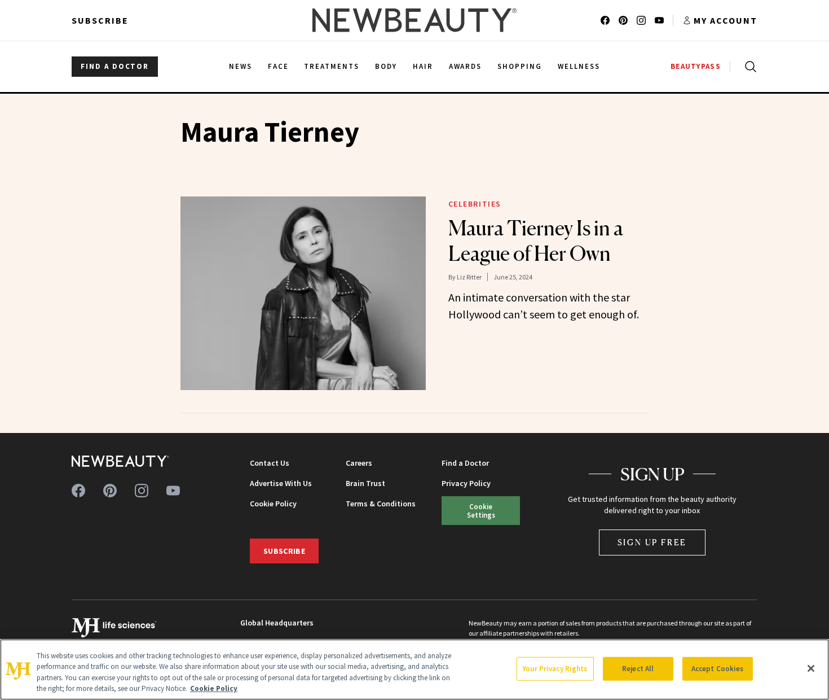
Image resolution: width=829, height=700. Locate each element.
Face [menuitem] (278, 66)
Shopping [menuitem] (519, 66)
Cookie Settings (481, 510)
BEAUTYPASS (696, 66)
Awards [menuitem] (465, 66)
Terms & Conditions (381, 503)
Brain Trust (365, 483)
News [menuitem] (240, 66)
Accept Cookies (717, 668)
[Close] (811, 668)
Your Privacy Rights (555, 668)
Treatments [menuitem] (331, 66)
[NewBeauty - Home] (414, 20)
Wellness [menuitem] (579, 66)
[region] (414, 669)
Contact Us (269, 463)
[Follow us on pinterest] (623, 20)
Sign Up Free (652, 542)
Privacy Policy (466, 483)
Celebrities (475, 204)
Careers (359, 463)
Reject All (638, 668)
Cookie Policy (273, 503)
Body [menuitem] (386, 66)
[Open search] (748, 66)
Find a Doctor (465, 463)
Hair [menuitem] (423, 66)
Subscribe (100, 20)
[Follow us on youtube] (659, 20)
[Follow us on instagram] (641, 20)
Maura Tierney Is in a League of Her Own (535, 241)
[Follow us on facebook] (605, 20)
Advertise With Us (281, 483)
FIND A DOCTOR (115, 66)
